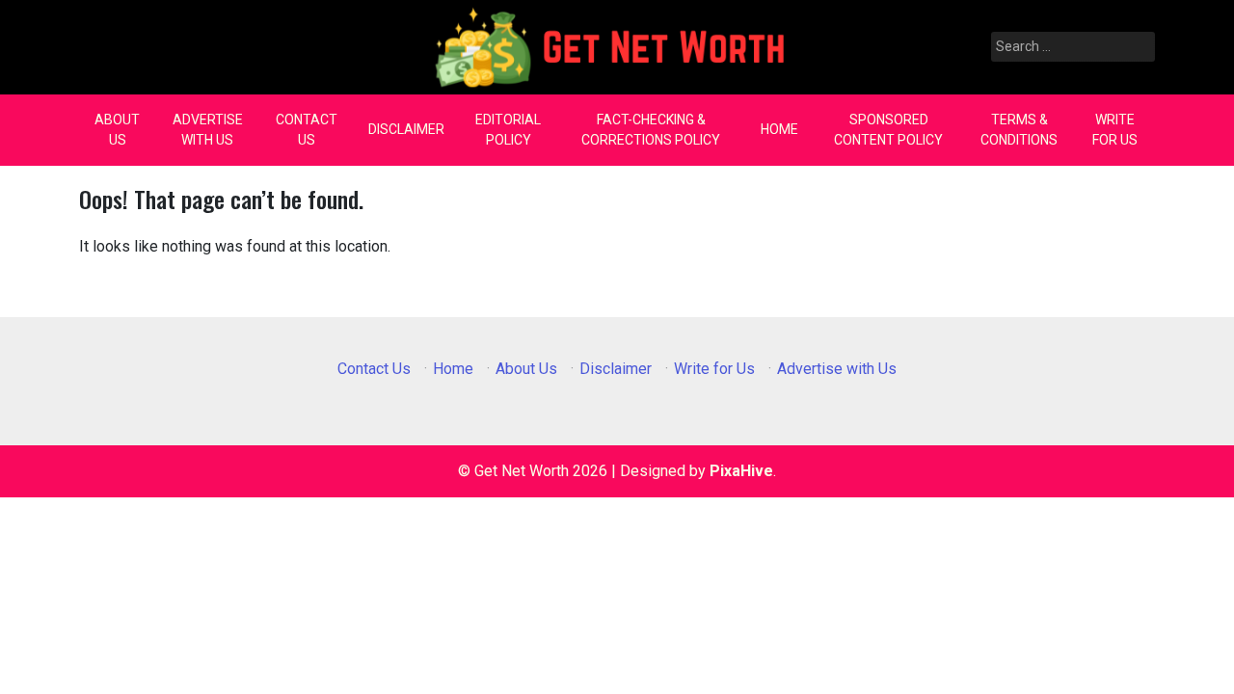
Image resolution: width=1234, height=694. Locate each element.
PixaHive (741, 471)
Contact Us (306, 129)
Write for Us (1115, 129)
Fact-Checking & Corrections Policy (650, 129)
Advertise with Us (208, 129)
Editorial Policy (508, 129)
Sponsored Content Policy (888, 129)
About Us (117, 129)
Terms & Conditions (1019, 129)
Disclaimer (406, 129)
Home (779, 129)
